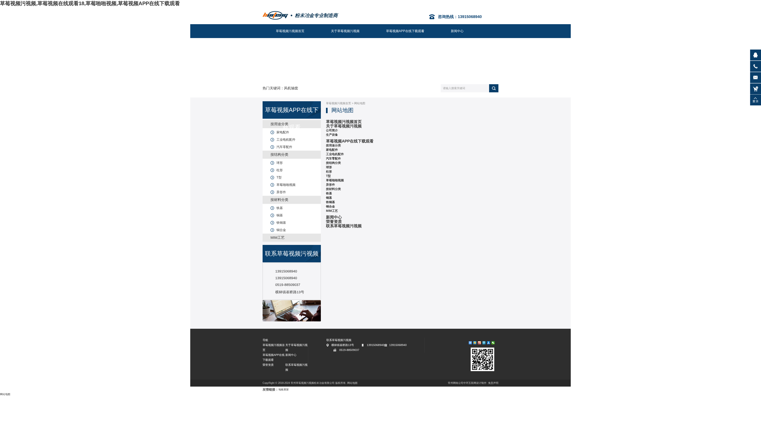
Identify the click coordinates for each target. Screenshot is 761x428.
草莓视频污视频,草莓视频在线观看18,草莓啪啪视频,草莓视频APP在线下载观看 (90, 3)
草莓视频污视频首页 (338, 103)
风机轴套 (291, 88)
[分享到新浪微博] (479, 342)
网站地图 (352, 382)
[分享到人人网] (488, 342)
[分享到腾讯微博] (484, 342)
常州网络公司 (455, 382)
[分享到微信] (493, 342)
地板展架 (283, 389)
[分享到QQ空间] (475, 342)
